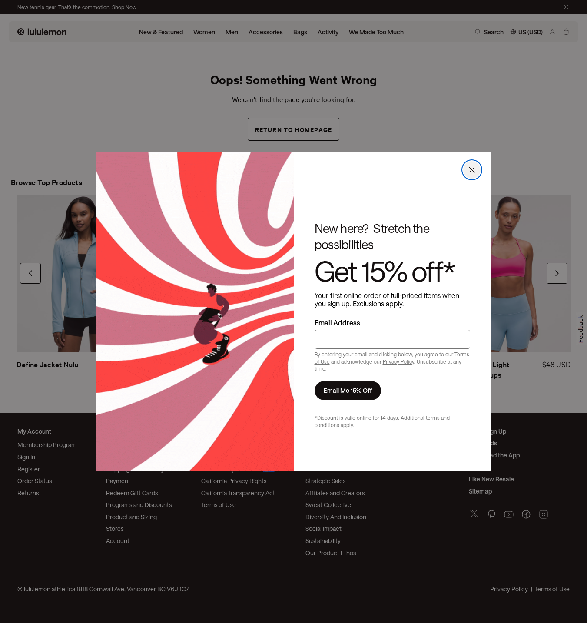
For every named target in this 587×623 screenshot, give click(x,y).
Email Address (337, 322)
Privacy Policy (398, 361)
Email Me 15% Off (348, 390)
